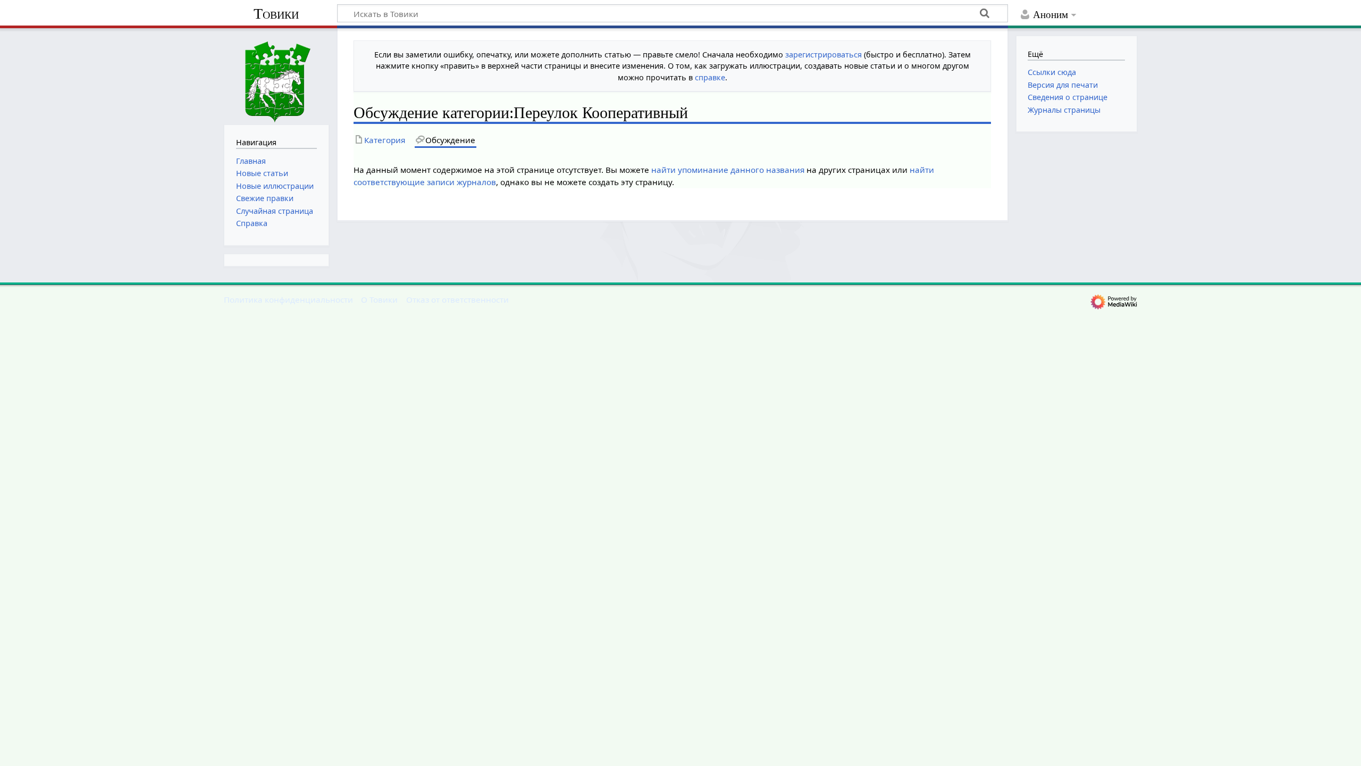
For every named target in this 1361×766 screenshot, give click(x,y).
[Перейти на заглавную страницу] (276, 75)
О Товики (379, 299)
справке (710, 77)
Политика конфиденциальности (288, 299)
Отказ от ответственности (457, 299)
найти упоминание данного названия (727, 169)
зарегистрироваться (823, 54)
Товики (276, 13)
